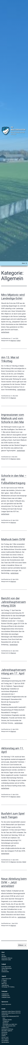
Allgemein (13, 340)
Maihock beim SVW (13, 539)
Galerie (18, 459)
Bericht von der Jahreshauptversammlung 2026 (13, 602)
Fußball (18, 340)
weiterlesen (5, 332)
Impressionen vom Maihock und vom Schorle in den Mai (12, 418)
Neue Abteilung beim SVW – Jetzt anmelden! (14, 882)
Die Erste (19, 862)
